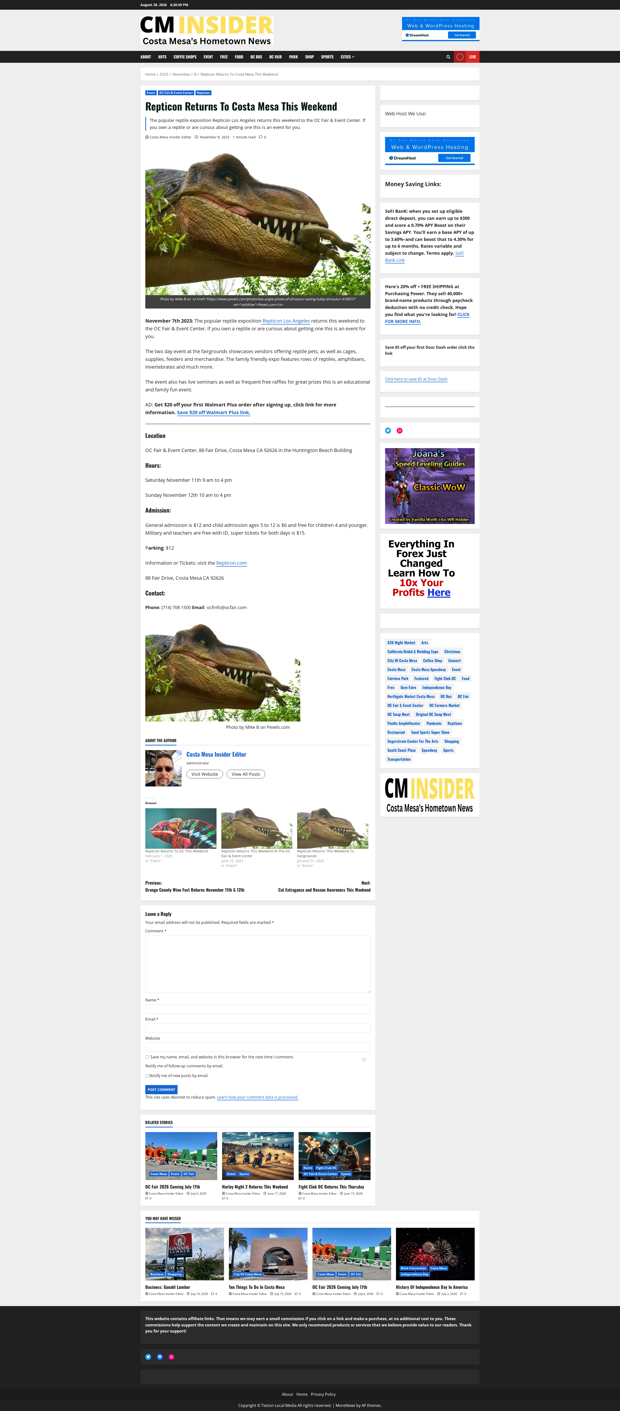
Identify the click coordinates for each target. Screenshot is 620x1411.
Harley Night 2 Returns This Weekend (255, 1186)
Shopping (451, 741)
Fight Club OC (326, 1168)
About (145, 57)
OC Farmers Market (444, 705)
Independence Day (436, 687)
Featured (421, 678)
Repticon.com (231, 563)
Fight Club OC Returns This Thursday (331, 1186)
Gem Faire (408, 687)
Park (293, 57)
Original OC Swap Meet (433, 714)
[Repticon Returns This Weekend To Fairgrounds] (332, 828)
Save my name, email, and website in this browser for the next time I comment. (222, 1057)
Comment (156, 931)
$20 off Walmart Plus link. (219, 412)
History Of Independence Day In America (432, 1287)
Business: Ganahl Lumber (167, 1287)
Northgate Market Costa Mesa (411, 696)
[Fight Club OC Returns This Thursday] (335, 1156)
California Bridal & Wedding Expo (413, 651)
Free (224, 57)
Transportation (399, 759)
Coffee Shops (185, 57)
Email (151, 1019)
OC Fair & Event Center (176, 93)
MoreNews (345, 1405)
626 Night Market (401, 642)
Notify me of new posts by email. (179, 1075)
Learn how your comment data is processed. (257, 1097)
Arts (162, 57)
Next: (324, 886)
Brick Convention (413, 1268)
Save (183, 412)
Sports (327, 57)
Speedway (429, 750)
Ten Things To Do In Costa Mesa (257, 1287)
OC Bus (256, 57)
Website (152, 1038)
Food (239, 57)
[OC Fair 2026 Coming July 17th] (181, 1156)
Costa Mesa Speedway (428, 669)
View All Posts (246, 774)
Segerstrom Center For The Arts (413, 741)
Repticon (203, 93)
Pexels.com (278, 727)
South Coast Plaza (402, 750)
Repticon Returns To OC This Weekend (176, 851)
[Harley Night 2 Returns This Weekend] (258, 1156)
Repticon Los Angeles (285, 320)
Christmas (452, 651)
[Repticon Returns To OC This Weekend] (181, 828)
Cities (346, 57)
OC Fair (275, 57)
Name (152, 1000)
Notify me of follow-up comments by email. (184, 1066)
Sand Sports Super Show (430, 732)
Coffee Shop (432, 660)
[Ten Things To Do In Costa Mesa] (268, 1254)
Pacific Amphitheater (404, 723)
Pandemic (434, 723)
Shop (309, 57)
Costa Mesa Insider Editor (170, 137)
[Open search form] (448, 57)
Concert (454, 660)
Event (208, 57)
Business (156, 1274)
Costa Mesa (158, 1174)
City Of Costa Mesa (402, 660)
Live (472, 57)
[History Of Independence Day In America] (435, 1254)
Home (302, 1394)
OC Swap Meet (399, 714)
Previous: (194, 886)
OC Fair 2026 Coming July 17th (172, 1186)
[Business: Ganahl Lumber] (184, 1254)
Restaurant (396, 732)
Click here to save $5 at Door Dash (416, 379)
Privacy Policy (323, 1394)
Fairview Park (398, 678)
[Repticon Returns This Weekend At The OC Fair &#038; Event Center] (257, 828)
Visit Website (205, 774)
